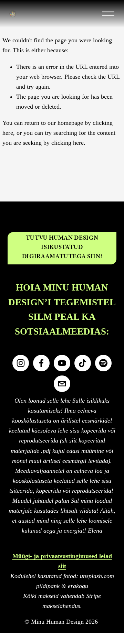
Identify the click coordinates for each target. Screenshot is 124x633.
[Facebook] (41, 363)
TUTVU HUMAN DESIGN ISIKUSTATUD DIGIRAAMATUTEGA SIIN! (62, 248)
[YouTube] (62, 363)
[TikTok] (82, 363)
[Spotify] (103, 363)
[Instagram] (20, 363)
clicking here (67, 142)
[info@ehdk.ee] (62, 383)
